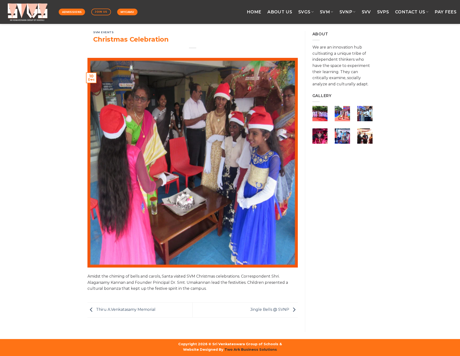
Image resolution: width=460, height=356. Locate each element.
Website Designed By (203, 349)
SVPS (383, 11)
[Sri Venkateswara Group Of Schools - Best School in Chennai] (28, 12)
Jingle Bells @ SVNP (270, 309)
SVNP (345, 11)
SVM (325, 11)
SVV (366, 11)
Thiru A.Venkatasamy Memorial (125, 309)
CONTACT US (410, 11)
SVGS (304, 11)
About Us (279, 11)
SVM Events (103, 32)
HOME (254, 11)
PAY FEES (445, 11)
